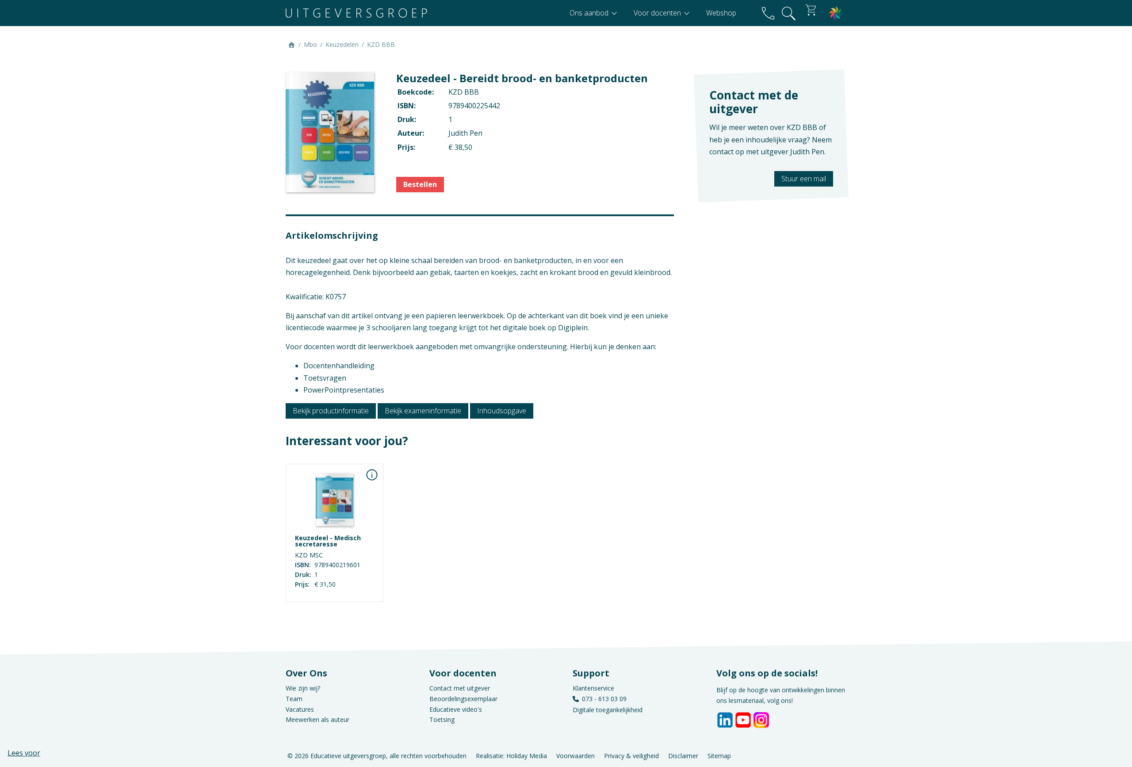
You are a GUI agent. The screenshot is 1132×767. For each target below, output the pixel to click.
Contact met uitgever (459, 688)
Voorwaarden (575, 755)
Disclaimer (683, 755)
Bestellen (420, 184)
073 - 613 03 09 (604, 698)
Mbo (310, 44)
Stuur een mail (803, 178)
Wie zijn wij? (303, 688)
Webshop (721, 13)
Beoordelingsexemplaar (463, 698)
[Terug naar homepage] (356, 13)
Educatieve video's (455, 709)
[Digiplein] (835, 13)
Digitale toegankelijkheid (607, 710)
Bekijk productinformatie (331, 411)
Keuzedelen (342, 44)
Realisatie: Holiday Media (511, 755)
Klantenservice (593, 688)
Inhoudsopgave (501, 411)
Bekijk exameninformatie (423, 411)
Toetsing (442, 719)
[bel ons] (768, 13)
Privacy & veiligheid (631, 755)
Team (294, 698)
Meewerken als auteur (317, 719)
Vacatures (300, 709)
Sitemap (719, 755)
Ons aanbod (590, 13)
